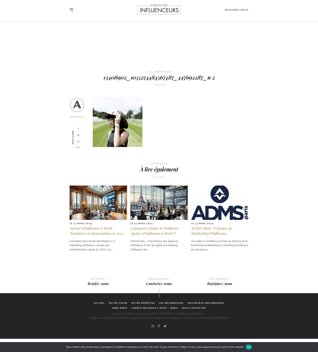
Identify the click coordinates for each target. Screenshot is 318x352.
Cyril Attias (164, 317)
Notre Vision (118, 303)
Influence (77, 117)
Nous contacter (194, 308)
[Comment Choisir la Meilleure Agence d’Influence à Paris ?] (159, 219)
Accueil (99, 303)
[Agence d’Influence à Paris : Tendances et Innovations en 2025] (98, 219)
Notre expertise (143, 303)
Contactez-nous (159, 283)
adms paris (119, 308)
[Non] (314, 347)
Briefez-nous (98, 283)
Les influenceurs (171, 303)
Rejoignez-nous (236, 10)
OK (248, 347)
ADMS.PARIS (167, 313)
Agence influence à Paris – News (155, 308)
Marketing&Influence (217, 317)
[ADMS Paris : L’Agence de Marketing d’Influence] (219, 219)
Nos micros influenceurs (206, 303)
